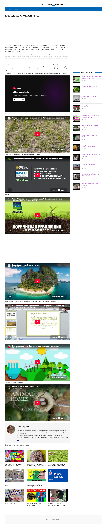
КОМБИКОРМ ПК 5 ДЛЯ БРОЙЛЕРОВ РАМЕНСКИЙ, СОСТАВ (92, 77)
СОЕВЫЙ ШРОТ (86, 106)
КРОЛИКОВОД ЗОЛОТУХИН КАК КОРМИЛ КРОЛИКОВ (90, 116)
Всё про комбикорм (54, 4)
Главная (9, 9)
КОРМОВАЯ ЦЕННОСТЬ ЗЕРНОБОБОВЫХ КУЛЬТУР (89, 165)
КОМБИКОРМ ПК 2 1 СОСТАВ (89, 86)
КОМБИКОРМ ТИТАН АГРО (89, 96)
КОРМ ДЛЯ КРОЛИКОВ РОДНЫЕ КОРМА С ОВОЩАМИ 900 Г (90, 145)
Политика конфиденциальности (53, 519)
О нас (16, 9)
